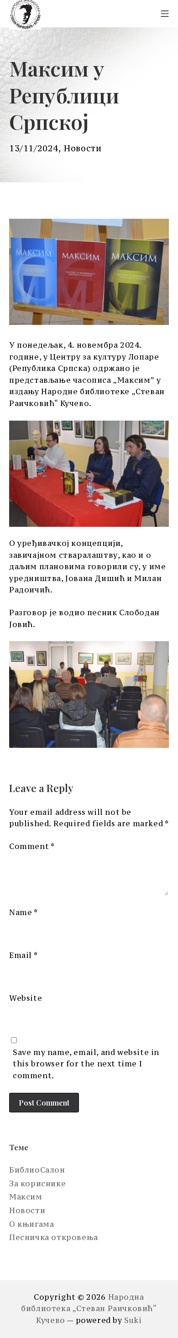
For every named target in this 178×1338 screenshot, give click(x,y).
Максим (25, 1197)
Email (23, 955)
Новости (82, 148)
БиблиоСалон (37, 1170)
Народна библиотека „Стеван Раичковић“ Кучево (89, 1308)
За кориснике (37, 1183)
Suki (132, 1320)
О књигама (31, 1224)
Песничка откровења (53, 1237)
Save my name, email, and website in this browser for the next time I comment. (86, 1064)
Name (23, 912)
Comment (31, 846)
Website (25, 998)
